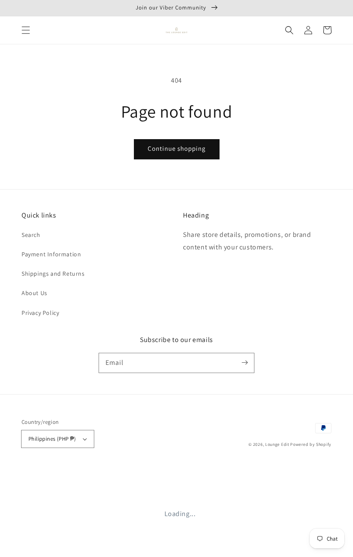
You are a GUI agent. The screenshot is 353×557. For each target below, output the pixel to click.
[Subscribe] (244, 362)
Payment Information (51, 254)
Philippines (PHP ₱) (52, 438)
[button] (25, 30)
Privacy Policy (40, 313)
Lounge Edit (277, 444)
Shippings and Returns (53, 273)
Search (31, 235)
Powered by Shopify (310, 444)
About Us (34, 293)
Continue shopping (177, 148)
